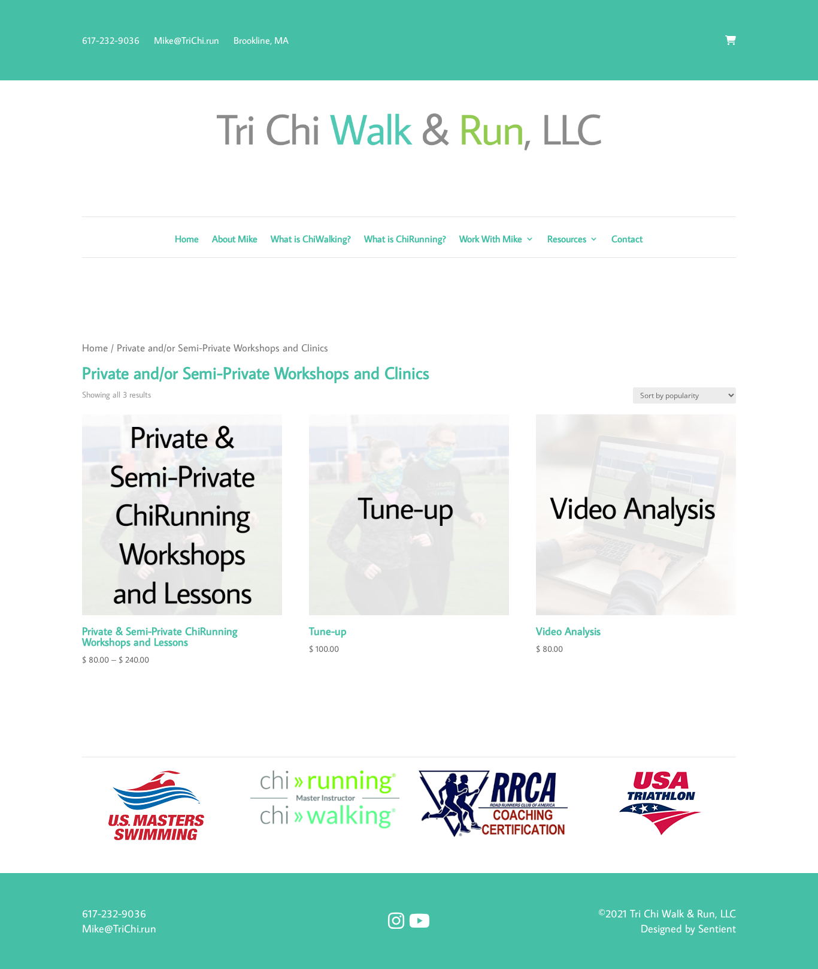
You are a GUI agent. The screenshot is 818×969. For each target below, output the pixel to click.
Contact (627, 239)
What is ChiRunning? (405, 239)
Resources (566, 239)
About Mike (234, 239)
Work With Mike (490, 239)
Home (187, 239)
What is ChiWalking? (311, 239)
